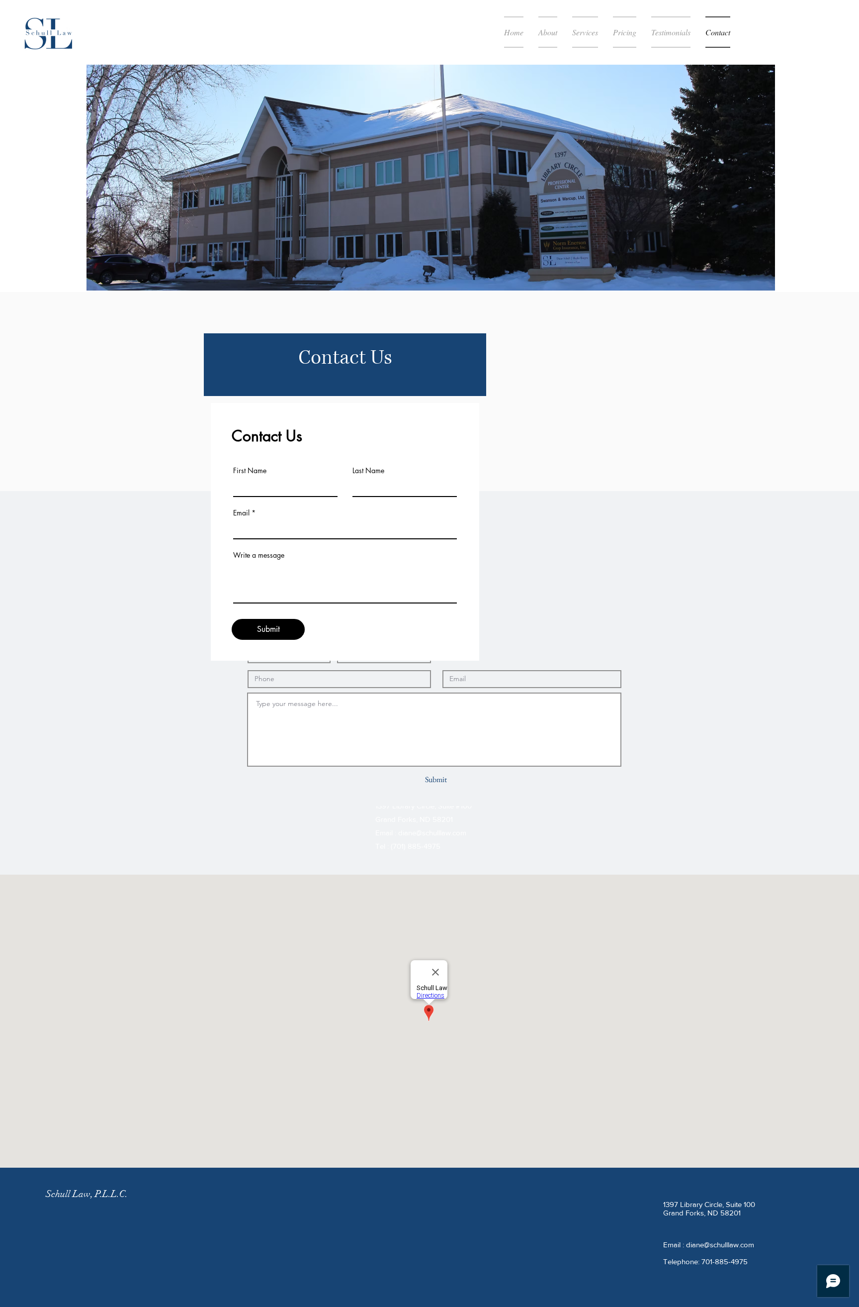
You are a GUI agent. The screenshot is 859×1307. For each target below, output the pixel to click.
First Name (249, 470)
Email (241, 512)
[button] (585, 32)
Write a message (258, 555)
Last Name (368, 470)
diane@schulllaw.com (432, 832)
